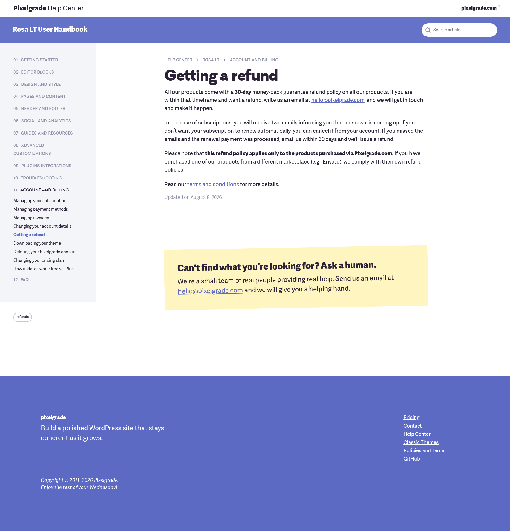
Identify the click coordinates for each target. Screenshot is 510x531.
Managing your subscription (39, 201)
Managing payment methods (40, 209)
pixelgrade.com (479, 8)
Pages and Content (43, 96)
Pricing (411, 417)
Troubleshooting (41, 178)
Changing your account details (42, 226)
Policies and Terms (424, 451)
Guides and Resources (47, 133)
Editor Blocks (37, 72)
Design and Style (41, 84)
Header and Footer (43, 108)
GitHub (411, 459)
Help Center (48, 8)
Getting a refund (29, 235)
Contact (412, 426)
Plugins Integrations (46, 166)
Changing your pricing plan (38, 260)
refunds (22, 317)
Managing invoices (31, 218)
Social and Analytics (46, 121)
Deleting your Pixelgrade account (45, 252)
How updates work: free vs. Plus (43, 269)
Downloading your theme (37, 243)
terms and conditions (213, 184)
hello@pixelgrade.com (337, 100)
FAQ (24, 280)
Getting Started (39, 60)
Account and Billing (44, 190)
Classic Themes (421, 442)
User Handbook (50, 29)
